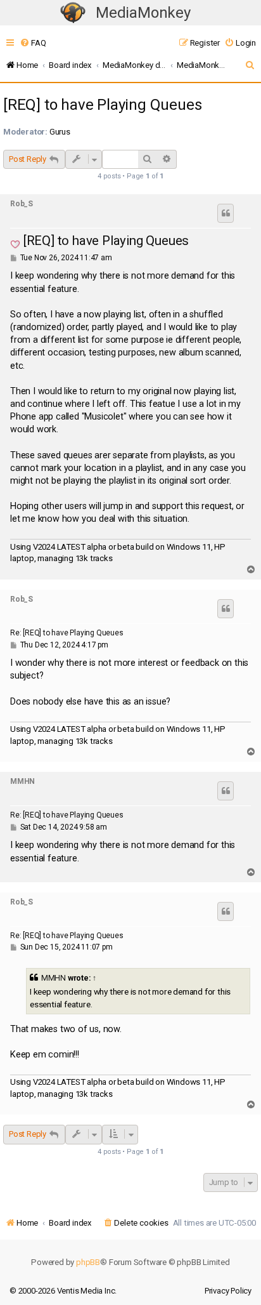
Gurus (59, 131)
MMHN (22, 781)
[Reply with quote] (225, 213)
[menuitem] (33, 43)
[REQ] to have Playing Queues (102, 105)
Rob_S (21, 203)
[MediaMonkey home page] (73, 13)
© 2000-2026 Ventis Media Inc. (63, 1290)
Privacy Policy (228, 1290)
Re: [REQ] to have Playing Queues (67, 632)
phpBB (88, 1262)
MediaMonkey (143, 13)
